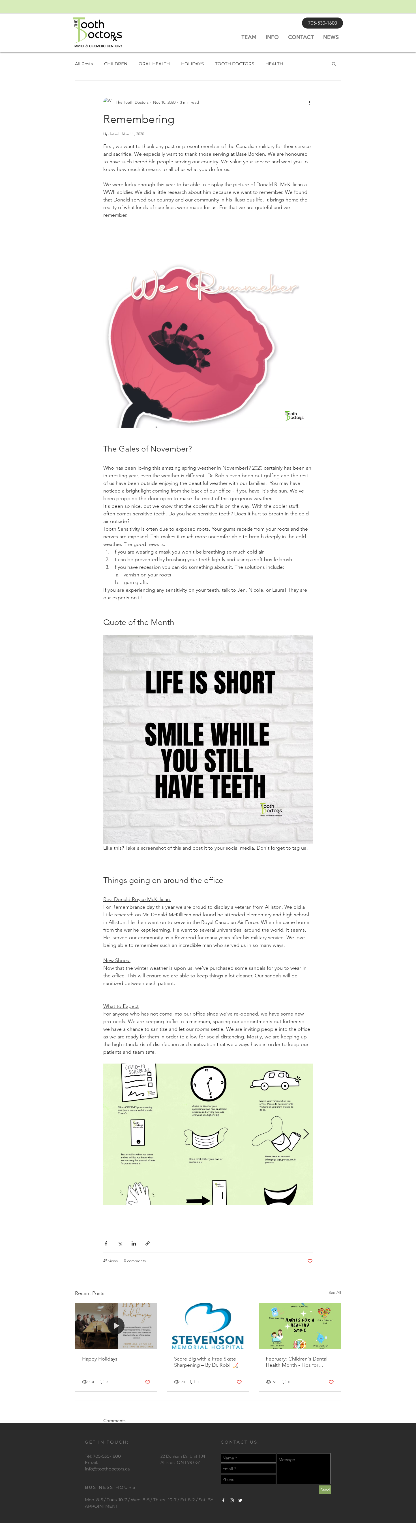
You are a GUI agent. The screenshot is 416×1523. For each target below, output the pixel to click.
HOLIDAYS (192, 63)
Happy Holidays (99, 1359)
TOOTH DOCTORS (234, 63)
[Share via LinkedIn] (133, 1243)
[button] (333, 63)
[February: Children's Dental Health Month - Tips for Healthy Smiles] (300, 1326)
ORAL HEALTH (154, 63)
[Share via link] (147, 1243)
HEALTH (274, 63)
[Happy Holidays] (116, 1326)
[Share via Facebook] (106, 1243)
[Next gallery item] (306, 1134)
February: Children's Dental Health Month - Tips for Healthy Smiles (296, 1362)
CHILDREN (115, 63)
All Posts (84, 63)
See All (335, 1292)
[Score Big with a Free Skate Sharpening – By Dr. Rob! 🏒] (208, 1326)
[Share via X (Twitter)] (120, 1243)
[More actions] (309, 102)
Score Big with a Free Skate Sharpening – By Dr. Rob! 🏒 (206, 1362)
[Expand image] (208, 1134)
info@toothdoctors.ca (107, 1469)
